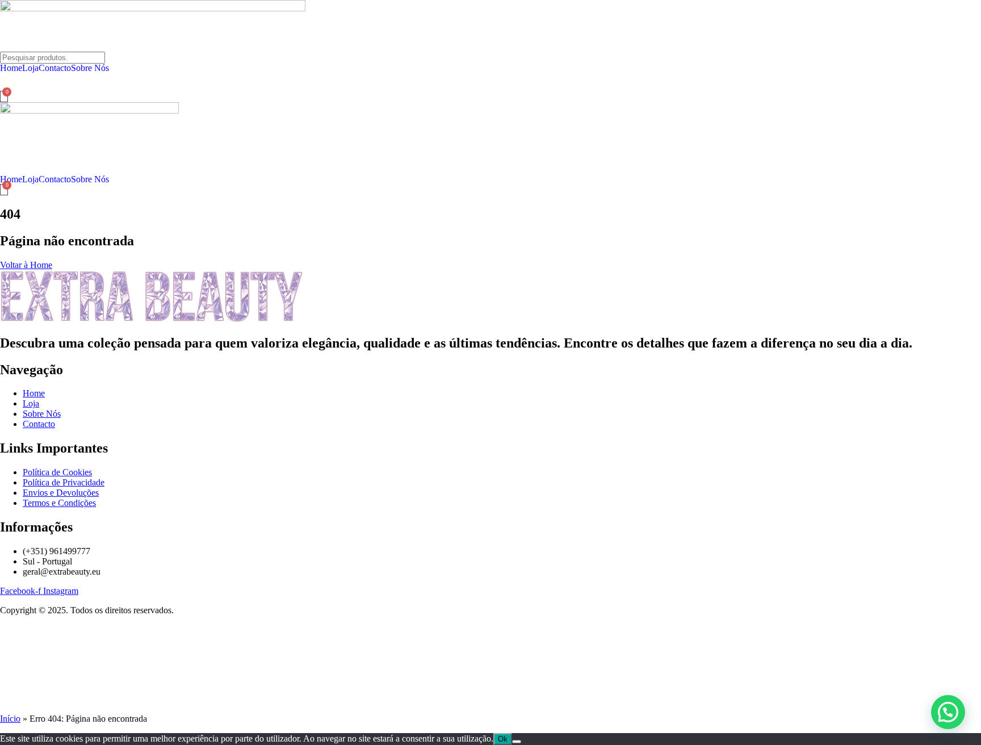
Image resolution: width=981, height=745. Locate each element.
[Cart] (4, 96)
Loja (30, 68)
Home (11, 68)
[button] (948, 712)
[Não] (516, 741)
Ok (503, 739)
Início (10, 718)
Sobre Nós (90, 68)
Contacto (55, 68)
